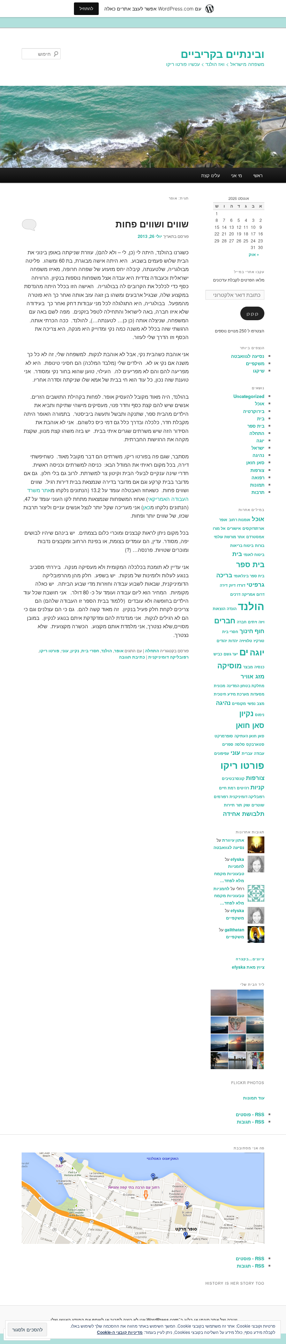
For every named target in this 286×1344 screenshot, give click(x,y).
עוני (64, 650)
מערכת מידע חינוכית (231, 694)
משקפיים (255, 363)
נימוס (259, 714)
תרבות (257, 492)
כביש (217, 653)
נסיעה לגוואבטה (247, 356)
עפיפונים (221, 753)
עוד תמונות (253, 1098)
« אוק (254, 254)
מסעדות (257, 694)
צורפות (257, 470)
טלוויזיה (245, 640)
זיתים (252, 621)
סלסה (240, 744)
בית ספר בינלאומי (249, 575)
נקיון (74, 650)
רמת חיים (227, 787)
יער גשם (231, 653)
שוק (246, 805)
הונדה (231, 608)
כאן (146, 507)
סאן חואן (255, 462)
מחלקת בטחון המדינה (245, 685)
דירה (223, 585)
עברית (247, 753)
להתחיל (86, 8)
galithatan (234, 929)
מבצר (248, 666)
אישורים (234, 528)
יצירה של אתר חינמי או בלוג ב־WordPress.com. (191, 1319)
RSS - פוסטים (250, 1114)
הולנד (106, 650)
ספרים (227, 744)
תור (239, 805)
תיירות (229, 805)
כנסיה (259, 666)
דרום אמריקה (253, 594)
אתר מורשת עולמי (229, 536)
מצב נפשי (255, 703)
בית (260, 418)
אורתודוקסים (253, 528)
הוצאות (219, 608)
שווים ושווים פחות (152, 223)
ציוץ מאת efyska (248, 967)
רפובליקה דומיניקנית (168, 657)
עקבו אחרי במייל (249, 271)
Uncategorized (248, 396)
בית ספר (255, 425)
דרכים (235, 594)
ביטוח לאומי (253, 554)
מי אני (236, 175)
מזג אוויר (252, 676)
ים (243, 651)
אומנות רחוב (239, 519)
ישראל (257, 447)
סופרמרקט (223, 735)
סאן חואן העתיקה (249, 735)
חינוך (246, 630)
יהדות (233, 640)
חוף (259, 630)
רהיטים (243, 787)
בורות (259, 545)
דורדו (241, 585)
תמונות (257, 484)
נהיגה (258, 455)
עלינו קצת (210, 175)
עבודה (259, 753)
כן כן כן (252, 313)
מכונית (219, 685)
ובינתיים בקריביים (222, 53)
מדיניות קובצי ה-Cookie (120, 1332)
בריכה (224, 575)
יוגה (260, 440)
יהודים (222, 640)
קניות (257, 787)
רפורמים (221, 796)
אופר (118, 650)
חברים (224, 620)
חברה (242, 621)
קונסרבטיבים (233, 778)
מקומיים (239, 703)
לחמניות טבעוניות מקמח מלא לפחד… (229, 873)
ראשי (258, 175)
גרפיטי (255, 584)
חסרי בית (90, 650)
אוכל (259, 403)
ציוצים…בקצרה (250, 958)
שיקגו (258, 370)
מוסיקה (229, 665)
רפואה (257, 477)
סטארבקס (255, 744)
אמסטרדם (255, 536)
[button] (251, 1003)
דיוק (232, 585)
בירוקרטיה (253, 411)
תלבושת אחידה (243, 813)
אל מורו (219, 528)
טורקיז (259, 640)
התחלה (152, 650)
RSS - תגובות (250, 1121)
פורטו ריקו (49, 650)
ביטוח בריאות (242, 545)
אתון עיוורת (233, 840)
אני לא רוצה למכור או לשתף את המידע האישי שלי (98, 1319)
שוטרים (257, 805)
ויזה (261, 621)
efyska (237, 859)
